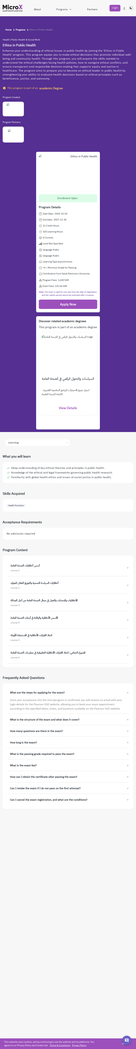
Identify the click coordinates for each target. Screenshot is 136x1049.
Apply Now (68, 304)
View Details (68, 407)
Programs (62, 9)
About (37, 9)
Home (8, 30)
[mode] (130, 7)
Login (115, 7)
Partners (92, 9)
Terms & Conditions (60, 1045)
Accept (125, 1044)
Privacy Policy (79, 1045)
